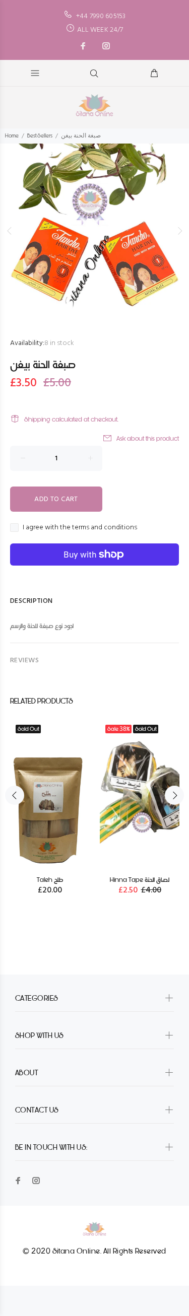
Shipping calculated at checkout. (71, 419)
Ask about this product (147, 438)
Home (12, 136)
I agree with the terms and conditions (80, 527)
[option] (94, 231)
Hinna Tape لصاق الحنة (139, 879)
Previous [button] (9, 230)
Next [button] (179, 230)
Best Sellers (39, 136)
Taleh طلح (50, 879)
